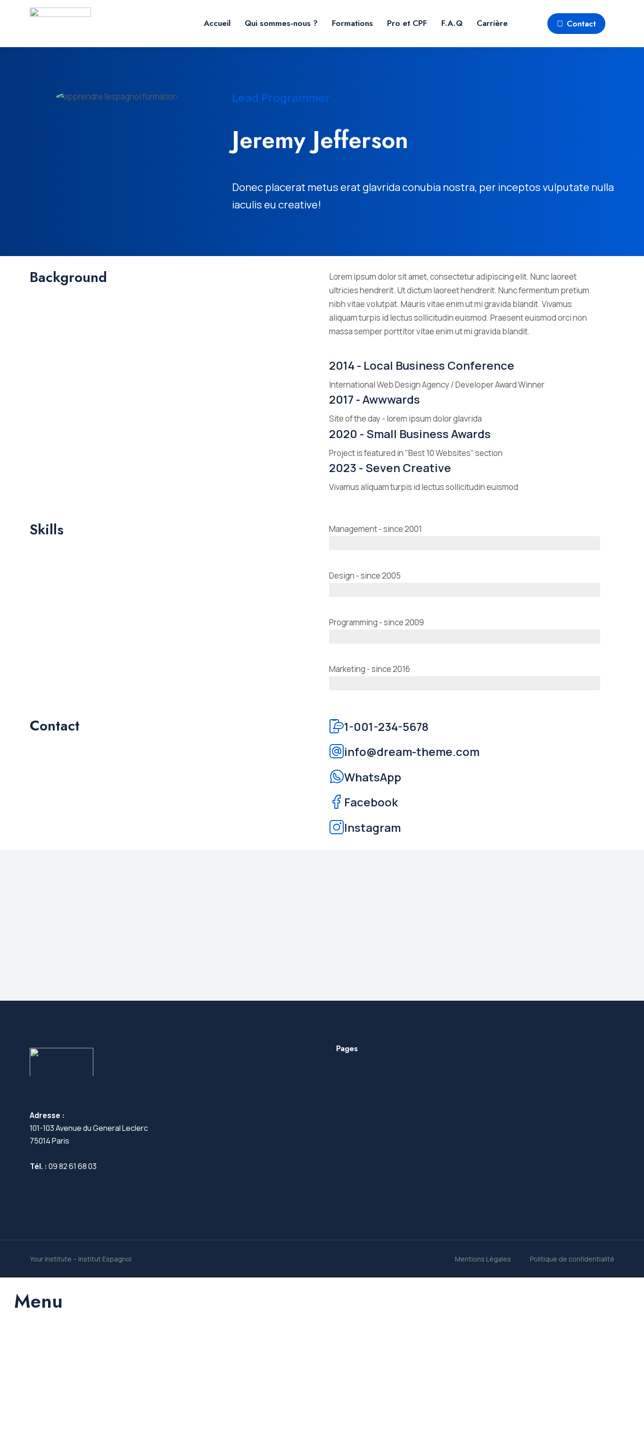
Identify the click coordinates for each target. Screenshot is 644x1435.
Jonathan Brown (268, 912)
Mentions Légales (483, 1258)
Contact (581, 23)
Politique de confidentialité (572, 1258)
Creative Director (264, 937)
